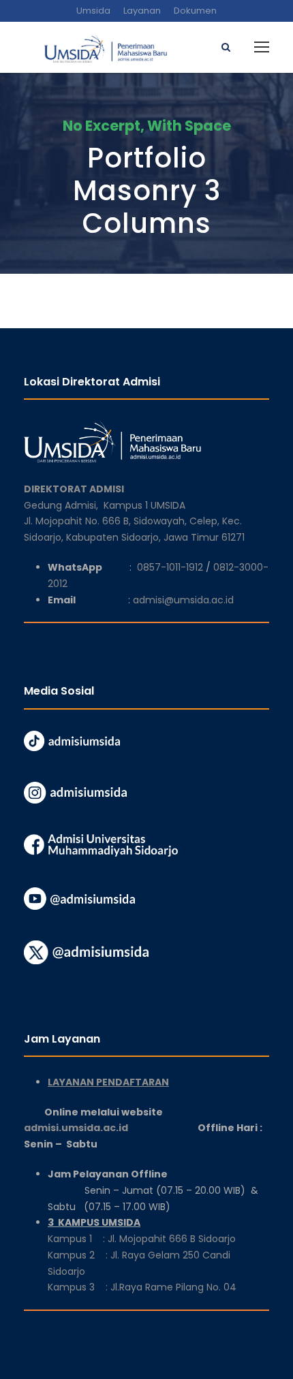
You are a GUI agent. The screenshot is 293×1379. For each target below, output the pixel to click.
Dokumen (195, 10)
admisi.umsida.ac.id (111, 1128)
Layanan (142, 10)
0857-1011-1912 (170, 567)
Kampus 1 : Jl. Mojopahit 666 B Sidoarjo (142, 1239)
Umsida (93, 10)
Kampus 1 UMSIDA (144, 505)
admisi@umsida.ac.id (183, 600)
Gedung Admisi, (64, 505)
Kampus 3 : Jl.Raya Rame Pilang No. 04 (142, 1287)
